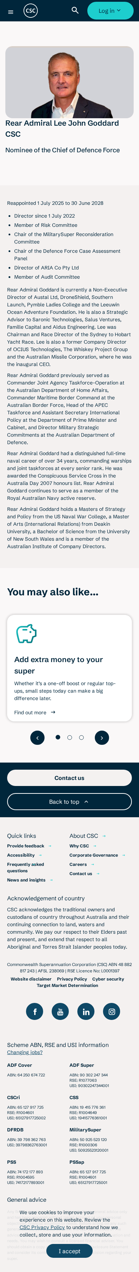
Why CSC (79, 845)
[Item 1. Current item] (58, 737)
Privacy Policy (72, 979)
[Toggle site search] (76, 10)
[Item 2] (69, 737)
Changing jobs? (24, 1052)
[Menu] (11, 12)
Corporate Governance (94, 855)
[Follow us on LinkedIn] (85, 1011)
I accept (69, 1251)
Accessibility (21, 855)
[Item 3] (81, 737)
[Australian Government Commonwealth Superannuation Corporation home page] (31, 11)
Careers (78, 864)
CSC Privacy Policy (42, 1227)
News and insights (26, 880)
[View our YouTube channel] (60, 1011)
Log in (111, 13)
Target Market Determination (67, 985)
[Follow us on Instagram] (111, 1011)
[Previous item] (37, 738)
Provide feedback (25, 845)
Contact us (81, 873)
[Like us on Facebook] (34, 1011)
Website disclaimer (31, 979)
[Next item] (102, 738)
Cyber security (108, 979)
